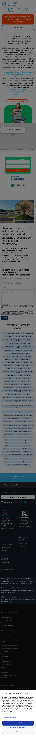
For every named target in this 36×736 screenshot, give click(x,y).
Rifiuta (18, 732)
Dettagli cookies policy (10, 714)
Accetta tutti (18, 723)
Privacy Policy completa (10, 718)
